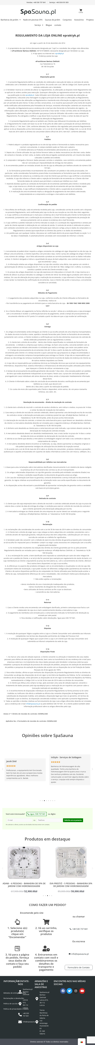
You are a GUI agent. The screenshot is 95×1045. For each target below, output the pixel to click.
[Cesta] (81, 10)
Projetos (90, 19)
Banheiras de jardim (9, 19)
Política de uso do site (11, 1003)
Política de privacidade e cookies (16, 1009)
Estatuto (6, 988)
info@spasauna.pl (33, 704)
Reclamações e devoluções (13, 998)
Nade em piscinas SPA (32, 19)
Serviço (38, 25)
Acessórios (79, 19)
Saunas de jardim (52, 19)
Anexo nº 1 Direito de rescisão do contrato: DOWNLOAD (25, 714)
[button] (2, 769)
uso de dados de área (30, 825)
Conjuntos (67, 19)
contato (57, 25)
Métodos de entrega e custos (14, 993)
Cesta (81, 12)
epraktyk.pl (59, 53)
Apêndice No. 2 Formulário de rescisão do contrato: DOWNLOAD (31, 721)
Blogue (49, 25)
